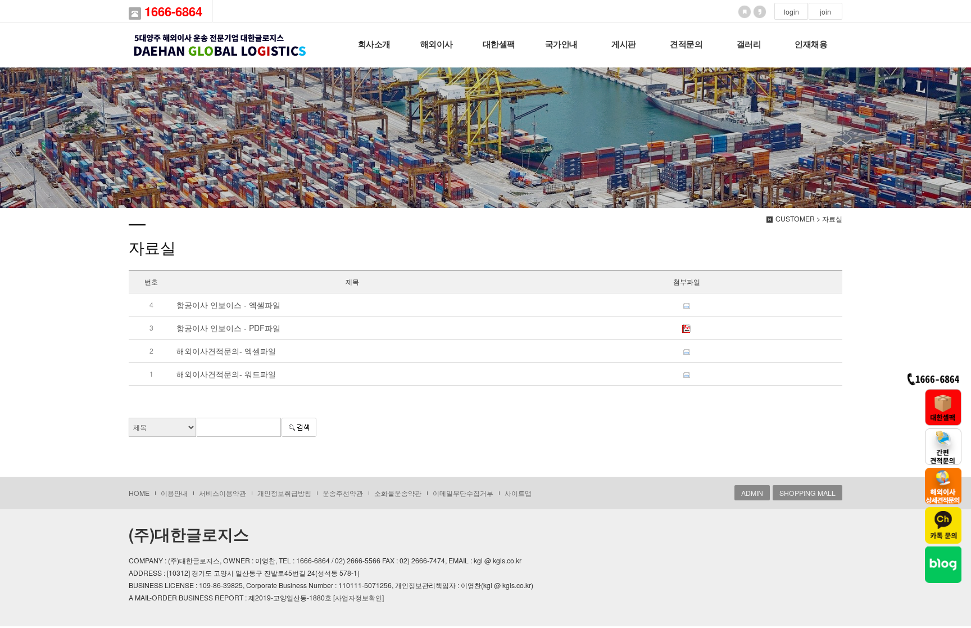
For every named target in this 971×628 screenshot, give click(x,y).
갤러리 (749, 44)
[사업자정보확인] (358, 597)
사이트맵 (518, 493)
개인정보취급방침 (284, 493)
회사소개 (374, 44)
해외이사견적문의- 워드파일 (226, 373)
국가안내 (561, 44)
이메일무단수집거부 (463, 493)
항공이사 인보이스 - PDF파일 (228, 327)
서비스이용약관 (222, 493)
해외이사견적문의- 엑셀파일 (226, 350)
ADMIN (752, 493)
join (825, 11)
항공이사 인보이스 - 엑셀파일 (228, 304)
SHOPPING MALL (807, 493)
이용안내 (174, 493)
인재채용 (811, 44)
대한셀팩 (499, 44)
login (791, 11)
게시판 (623, 44)
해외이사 (436, 44)
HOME (139, 493)
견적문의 (686, 44)
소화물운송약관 (397, 493)
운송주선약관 (343, 493)
